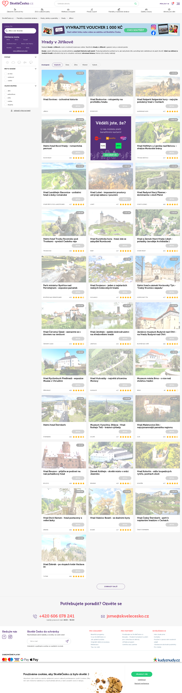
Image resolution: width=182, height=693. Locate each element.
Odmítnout (142, 680)
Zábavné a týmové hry (15, 12)
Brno (8, 39)
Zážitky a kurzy (146, 12)
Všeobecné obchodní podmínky (165, 644)
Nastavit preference (141, 683)
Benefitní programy (97, 634)
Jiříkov (71, 18)
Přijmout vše (142, 674)
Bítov (16, 39)
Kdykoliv (57, 65)
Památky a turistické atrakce (119, 12)
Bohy (27, 47)
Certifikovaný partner (129, 644)
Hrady (63, 18)
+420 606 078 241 (56, 616)
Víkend (84, 65)
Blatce (19, 47)
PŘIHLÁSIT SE (164, 4)
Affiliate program (128, 642)
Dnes (67, 65)
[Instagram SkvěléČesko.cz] (10, 637)
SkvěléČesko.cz (7, 18)
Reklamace (94, 644)
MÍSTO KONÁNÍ (9, 69)
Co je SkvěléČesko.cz (98, 637)
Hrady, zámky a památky (49, 18)
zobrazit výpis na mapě (22, 110)
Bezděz (9, 47)
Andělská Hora (11, 43)
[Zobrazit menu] (178, 4)
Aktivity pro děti (169, 12)
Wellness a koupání (68, 12)
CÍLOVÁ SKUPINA (10, 86)
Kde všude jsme (159, 634)
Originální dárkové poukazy (100, 642)
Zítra (75, 65)
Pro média (157, 647)
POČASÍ (7, 57)
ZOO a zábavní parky (42, 12)
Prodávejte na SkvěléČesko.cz (132, 634)
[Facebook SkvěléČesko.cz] (4, 637)
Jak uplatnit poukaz (97, 639)
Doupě (25, 39)
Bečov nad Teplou (27, 43)
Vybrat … (95, 65)
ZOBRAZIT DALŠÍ (110, 586)
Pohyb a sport (92, 12)
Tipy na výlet (95, 647)
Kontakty (157, 637)
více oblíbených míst (20, 51)
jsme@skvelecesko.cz (128, 616)
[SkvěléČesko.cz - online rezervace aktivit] (17, 4)
